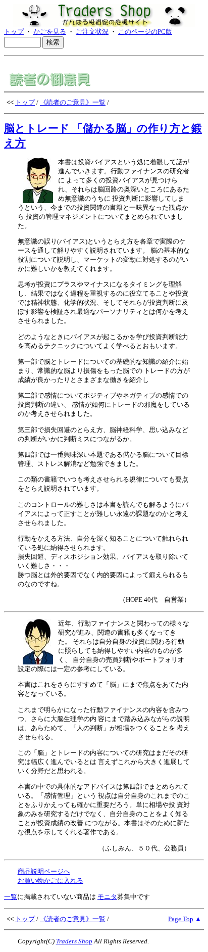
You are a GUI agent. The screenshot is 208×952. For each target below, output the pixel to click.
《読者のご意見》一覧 (73, 102)
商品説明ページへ (44, 871)
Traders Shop (74, 941)
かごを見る (49, 31)
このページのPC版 (145, 31)
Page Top (180, 919)
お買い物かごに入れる (50, 880)
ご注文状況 (92, 31)
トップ (14, 31)
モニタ (107, 896)
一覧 (10, 896)
